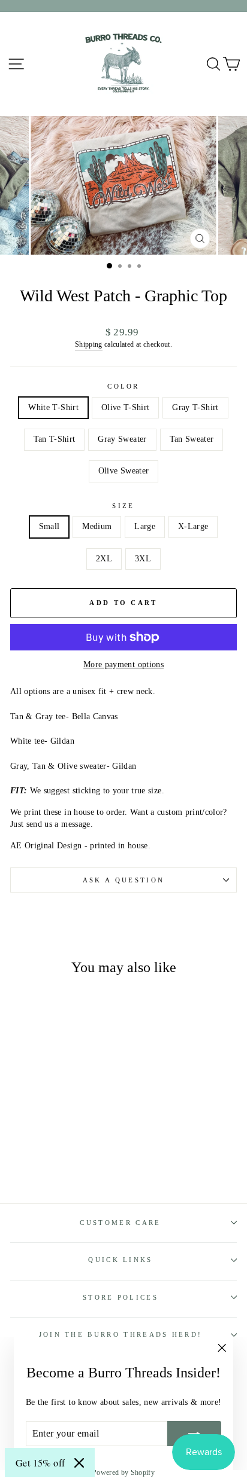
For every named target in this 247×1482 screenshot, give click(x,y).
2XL (104, 558)
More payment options (123, 664)
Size (123, 505)
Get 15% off (40, 1462)
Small (49, 526)
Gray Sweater (122, 439)
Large (144, 526)
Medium (97, 526)
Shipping (89, 345)
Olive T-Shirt (125, 407)
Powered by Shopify (123, 1472)
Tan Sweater (192, 439)
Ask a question (123, 880)
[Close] (79, 1463)
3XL (143, 558)
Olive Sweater (123, 470)
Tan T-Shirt (55, 439)
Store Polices (120, 1297)
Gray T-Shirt (195, 407)
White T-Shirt (53, 407)
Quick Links (120, 1259)
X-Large (193, 526)
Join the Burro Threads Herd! (121, 1334)
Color (123, 386)
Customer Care (120, 1222)
